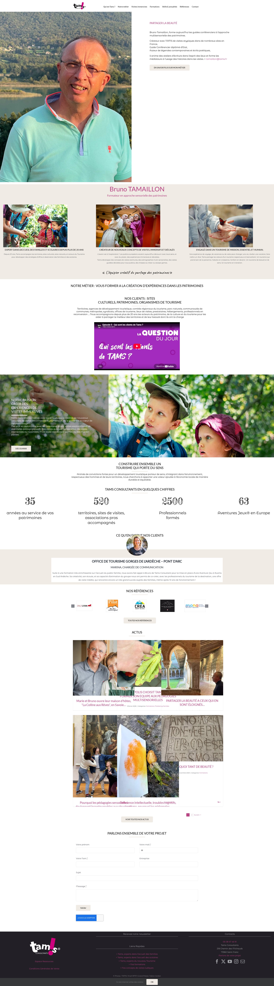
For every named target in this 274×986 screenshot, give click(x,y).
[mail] (242, 961)
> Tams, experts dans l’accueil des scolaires (137, 957)
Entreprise (144, 858)
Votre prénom (82, 844)
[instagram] (236, 961)
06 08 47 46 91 (230, 942)
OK (152, 982)
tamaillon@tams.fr (216, 59)
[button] (72, 606)
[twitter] (223, 961)
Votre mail (145, 844)
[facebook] (217, 961)
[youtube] (230, 961)
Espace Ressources (44, 961)
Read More (168, 802)
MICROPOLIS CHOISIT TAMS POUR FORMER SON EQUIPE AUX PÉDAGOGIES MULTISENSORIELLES (148, 696)
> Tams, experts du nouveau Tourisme (137, 961)
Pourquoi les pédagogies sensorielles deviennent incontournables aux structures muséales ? (104, 806)
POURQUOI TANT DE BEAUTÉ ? (192, 766)
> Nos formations (137, 964)
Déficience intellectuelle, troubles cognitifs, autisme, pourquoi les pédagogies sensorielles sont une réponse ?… (148, 806)
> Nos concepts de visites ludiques (136, 968)
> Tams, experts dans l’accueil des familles (137, 954)
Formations (150, 706)
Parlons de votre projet (230, 955)
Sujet (78, 872)
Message (81, 886)
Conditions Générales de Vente (44, 969)
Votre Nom (82, 858)
